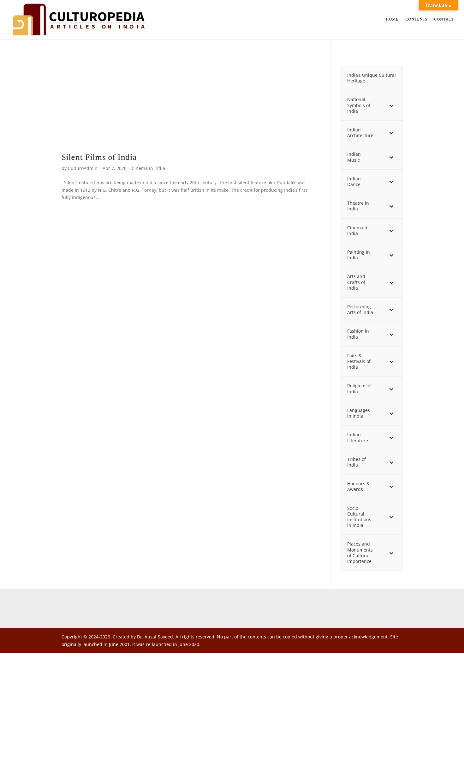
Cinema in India (148, 168)
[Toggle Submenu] (391, 105)
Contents (416, 19)
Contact (444, 19)
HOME (392, 19)
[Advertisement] (187, 106)
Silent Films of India (99, 157)
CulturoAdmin (83, 168)
